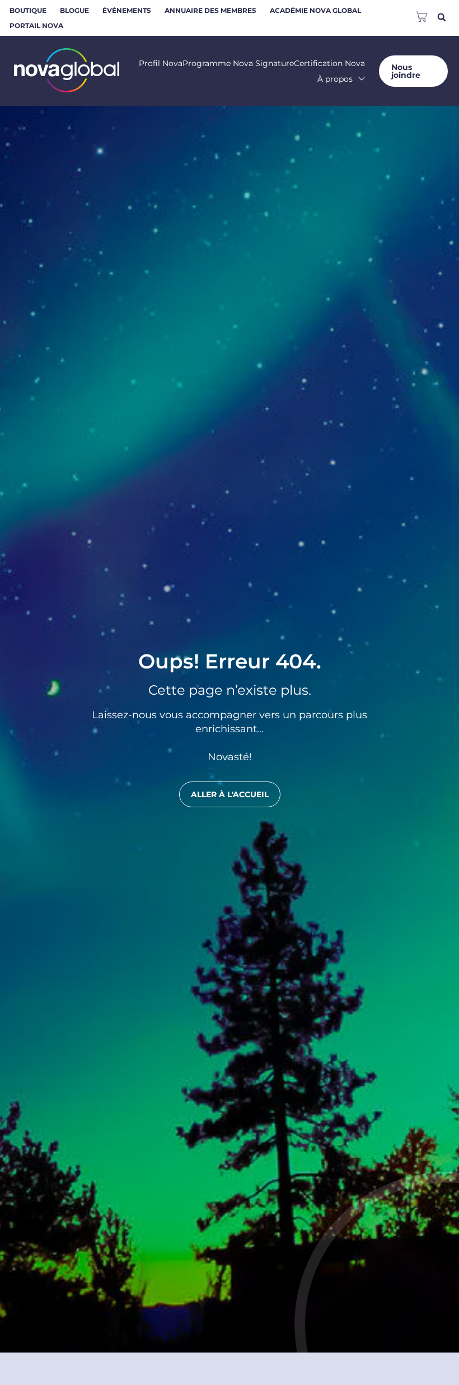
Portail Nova (36, 25)
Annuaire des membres (210, 10)
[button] (441, 17)
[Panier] (421, 15)
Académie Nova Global (315, 10)
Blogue (74, 10)
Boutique (28, 10)
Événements (126, 10)
